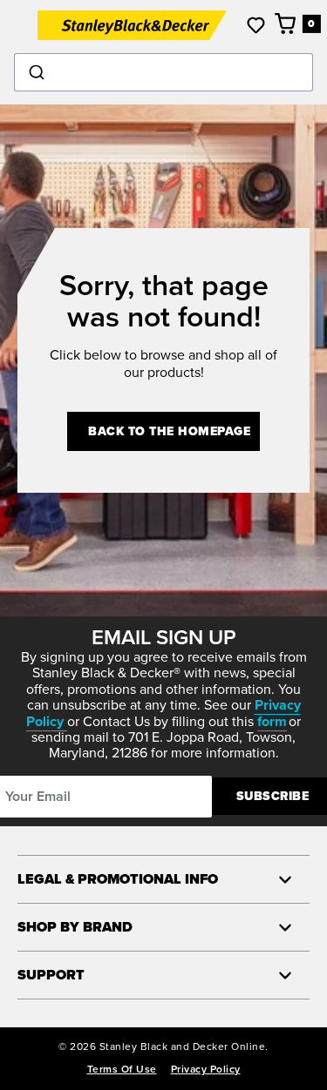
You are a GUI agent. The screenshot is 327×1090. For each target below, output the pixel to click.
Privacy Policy (206, 1069)
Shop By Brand (75, 927)
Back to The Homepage (169, 431)
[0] (286, 23)
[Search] (163, 72)
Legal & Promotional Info (117, 879)
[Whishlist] (256, 25)
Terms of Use (122, 1069)
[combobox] (163, 72)
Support (51, 975)
